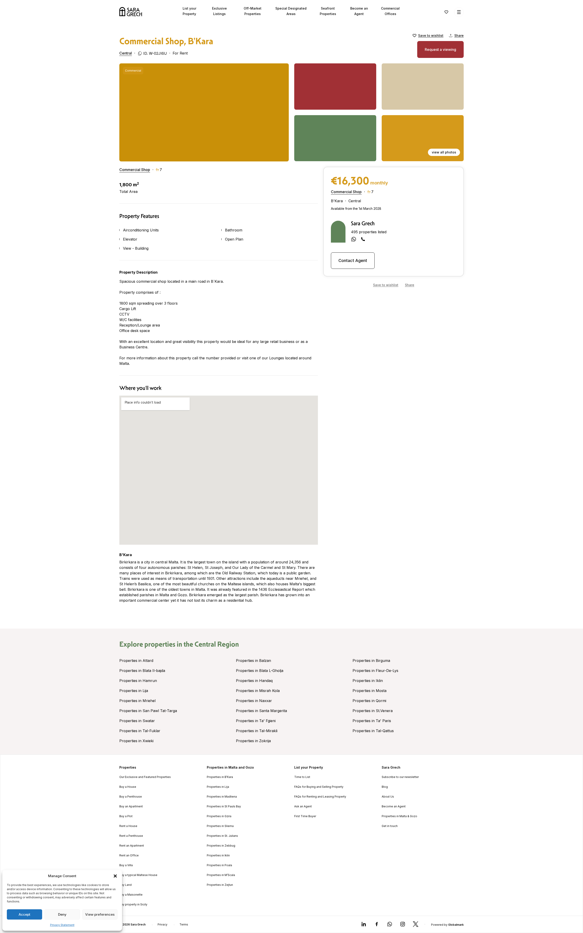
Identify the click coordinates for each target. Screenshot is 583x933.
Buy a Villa (126, 865)
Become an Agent (394, 806)
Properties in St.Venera (373, 710)
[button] (115, 876)
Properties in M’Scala (221, 875)
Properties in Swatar (137, 720)
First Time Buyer (305, 816)
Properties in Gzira (219, 816)
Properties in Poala (219, 865)
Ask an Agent (303, 806)
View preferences (100, 914)
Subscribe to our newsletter (400, 777)
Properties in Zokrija (253, 741)
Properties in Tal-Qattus (373, 730)
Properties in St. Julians (222, 835)
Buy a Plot (126, 816)
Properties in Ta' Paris (372, 720)
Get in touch (390, 826)
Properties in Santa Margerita (261, 710)
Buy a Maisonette (131, 894)
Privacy (162, 924)
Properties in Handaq (254, 680)
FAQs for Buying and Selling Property (318, 786)
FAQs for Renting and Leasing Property (320, 796)
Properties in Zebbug (221, 845)
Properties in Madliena (222, 796)
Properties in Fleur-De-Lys (375, 670)
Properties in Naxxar (254, 700)
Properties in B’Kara (220, 777)
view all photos (444, 152)
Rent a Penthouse (131, 835)
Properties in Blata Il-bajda (142, 670)
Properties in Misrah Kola (258, 690)
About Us (388, 796)
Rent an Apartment (131, 845)
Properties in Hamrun (138, 680)
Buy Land (125, 884)
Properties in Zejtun (220, 884)
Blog (385, 786)
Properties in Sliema (220, 826)
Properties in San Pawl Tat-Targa (148, 710)
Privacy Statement (62, 925)
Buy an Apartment (131, 806)
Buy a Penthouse (130, 796)
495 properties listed (368, 232)
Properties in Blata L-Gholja (259, 670)
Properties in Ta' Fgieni (256, 720)
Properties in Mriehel (137, 700)
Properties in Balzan (253, 660)
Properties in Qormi (369, 700)
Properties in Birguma (371, 660)
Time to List (302, 777)
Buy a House (127, 786)
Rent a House (128, 826)
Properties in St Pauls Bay (224, 806)
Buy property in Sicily (133, 904)
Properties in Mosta (369, 690)
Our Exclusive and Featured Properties (145, 777)
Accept (24, 914)
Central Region (216, 644)
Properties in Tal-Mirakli (256, 730)
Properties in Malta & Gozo (399, 816)
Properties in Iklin (368, 680)
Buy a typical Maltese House (138, 875)
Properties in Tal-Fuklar (139, 730)
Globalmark (456, 924)
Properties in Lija (133, 690)
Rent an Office (129, 855)
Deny (62, 914)
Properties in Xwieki (136, 741)
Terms (183, 924)
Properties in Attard (136, 660)
